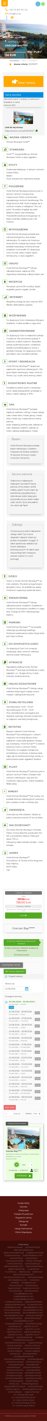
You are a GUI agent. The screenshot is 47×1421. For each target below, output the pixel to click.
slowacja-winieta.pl (34, 1315)
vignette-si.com (32, 1334)
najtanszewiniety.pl (33, 1302)
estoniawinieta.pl (35, 1277)
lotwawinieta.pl (31, 1291)
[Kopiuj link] (37, 130)
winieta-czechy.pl (32, 1345)
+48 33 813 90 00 (18, 9)
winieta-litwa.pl (13, 1348)
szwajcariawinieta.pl (14, 1323)
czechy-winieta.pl (34, 1261)
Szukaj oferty (24, 1203)
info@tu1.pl (14, 13)
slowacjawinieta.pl (14, 1318)
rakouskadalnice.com (33, 1307)
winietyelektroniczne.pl (14, 1386)
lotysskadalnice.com (23, 1293)
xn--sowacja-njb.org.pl (23, 1394)
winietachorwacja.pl (15, 1362)
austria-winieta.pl (15, 1247)
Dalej (22, 915)
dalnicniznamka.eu (34, 1266)
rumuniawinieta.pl (12, 1310)
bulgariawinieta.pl (12, 1255)
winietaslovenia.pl (33, 1373)
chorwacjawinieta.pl (14, 1261)
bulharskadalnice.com (32, 1255)
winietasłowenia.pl (33, 1378)
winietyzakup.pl (15, 1392)
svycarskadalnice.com (23, 1321)
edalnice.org (24, 1272)
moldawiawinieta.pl (13, 1302)
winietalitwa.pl (32, 1364)
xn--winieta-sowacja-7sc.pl (23, 1403)
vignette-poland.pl (32, 1332)
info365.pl (15, 1283)
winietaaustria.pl (30, 1353)
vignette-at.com (31, 1326)
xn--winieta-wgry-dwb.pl (23, 1405)
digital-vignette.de (16, 1269)
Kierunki (23, 1207)
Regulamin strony (23, 1218)
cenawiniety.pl (16, 1258)
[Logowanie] (12, 18)
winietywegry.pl (12, 1389)
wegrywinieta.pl (35, 1343)
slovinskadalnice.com (13, 1315)
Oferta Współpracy (23, 1232)
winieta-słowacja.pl (31, 1348)
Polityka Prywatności (23, 1214)
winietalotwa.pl (13, 1367)
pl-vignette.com (35, 1304)
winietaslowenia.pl (33, 1375)
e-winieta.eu (10, 1272)
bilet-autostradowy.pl (23, 1250)
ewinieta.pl (34, 1280)
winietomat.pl (32, 1381)
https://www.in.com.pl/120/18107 (19, 131)
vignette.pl (9, 1337)
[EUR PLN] (36, 1113)
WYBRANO (22, 1176)
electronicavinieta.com (23, 1274)
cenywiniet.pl (31, 1258)
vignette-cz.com (32, 1329)
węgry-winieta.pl (31, 1392)
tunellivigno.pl (14, 1326)
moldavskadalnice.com (23, 1299)
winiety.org (14, 1384)
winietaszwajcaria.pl (14, 1378)
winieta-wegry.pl (14, 1351)
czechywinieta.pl (14, 1263)
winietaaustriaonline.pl (24, 1356)
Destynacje (23, 1210)
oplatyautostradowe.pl (15, 1304)
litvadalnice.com (29, 1283)
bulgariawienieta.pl (35, 1252)
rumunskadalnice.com (33, 1310)
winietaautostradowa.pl (14, 1359)
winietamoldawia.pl (31, 1367)
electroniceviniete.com (14, 1277)
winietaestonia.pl (16, 1364)
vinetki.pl (39, 1337)
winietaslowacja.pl (14, 1375)
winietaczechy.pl (33, 1362)
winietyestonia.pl (35, 1386)
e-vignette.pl (33, 1269)
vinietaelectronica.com (23, 1340)
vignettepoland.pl (24, 1337)
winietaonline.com (15, 1370)
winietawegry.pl (16, 1381)
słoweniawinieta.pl (33, 1323)
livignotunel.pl (14, 1288)
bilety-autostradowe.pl (14, 1252)
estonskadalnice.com (17, 1280)
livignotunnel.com (31, 1288)
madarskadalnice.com (23, 1296)
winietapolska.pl (33, 1370)
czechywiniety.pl (32, 1263)
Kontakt (23, 1225)
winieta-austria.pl (14, 1345)
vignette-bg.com (14, 1329)
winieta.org (15, 1353)
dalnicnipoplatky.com (13, 1266)
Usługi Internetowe (23, 1228)
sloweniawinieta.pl (33, 1318)
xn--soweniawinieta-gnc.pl (23, 1397)
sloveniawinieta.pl (12, 1313)
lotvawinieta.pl (15, 1291)
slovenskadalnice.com (33, 1313)
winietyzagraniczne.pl (32, 1389)
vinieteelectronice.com (15, 1343)
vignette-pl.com (14, 1332)
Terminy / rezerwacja (26, 82)
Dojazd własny (15, 976)
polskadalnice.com (12, 1307)
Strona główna (14, 60)
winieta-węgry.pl (32, 1351)
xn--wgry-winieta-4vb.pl (23, 1400)
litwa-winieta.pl (16, 1285)
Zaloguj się (23, 1221)
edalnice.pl (37, 1272)
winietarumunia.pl (14, 1373)
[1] (30, 1164)
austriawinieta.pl (32, 1247)
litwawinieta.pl (31, 1285)
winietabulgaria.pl (35, 1359)
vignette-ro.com (15, 1334)
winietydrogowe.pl (30, 1384)
